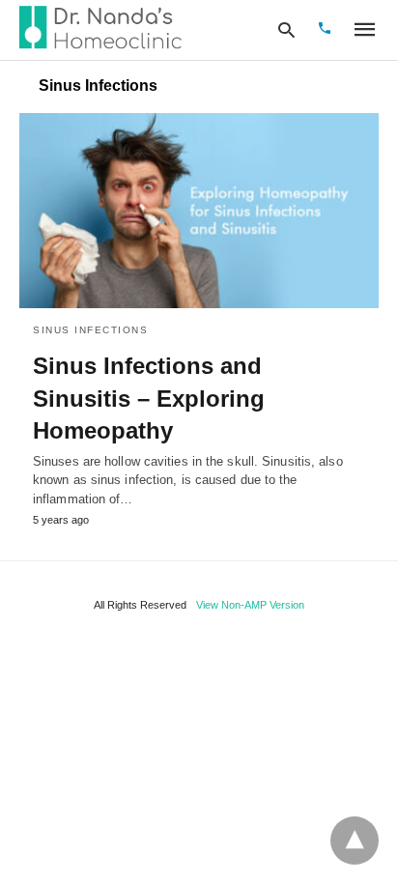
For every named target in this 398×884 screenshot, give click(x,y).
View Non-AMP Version (250, 605)
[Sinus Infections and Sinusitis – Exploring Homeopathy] (199, 210)
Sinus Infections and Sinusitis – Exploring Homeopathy (149, 398)
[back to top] (354, 840)
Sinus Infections (90, 330)
